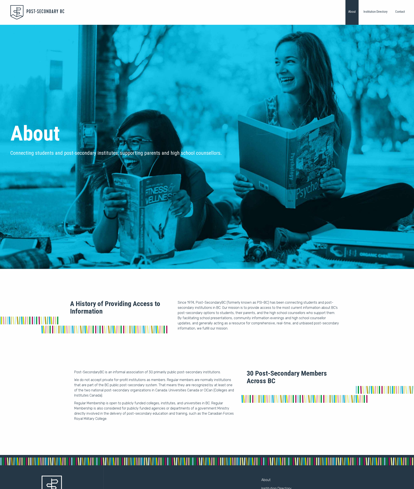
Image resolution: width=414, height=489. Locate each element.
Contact (400, 11)
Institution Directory (375, 11)
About (352, 11)
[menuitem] (352, 12)
